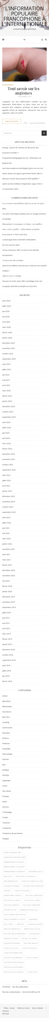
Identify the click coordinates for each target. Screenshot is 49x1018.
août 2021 (6, 554)
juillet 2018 (6, 671)
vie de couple (33, 957)
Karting (20, 924)
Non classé (6, 791)
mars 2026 (6, 327)
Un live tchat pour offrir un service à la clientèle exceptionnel (20, 252)
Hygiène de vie (10, 910)
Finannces (6, 743)
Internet (5, 759)
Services (5, 807)
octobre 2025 (7, 353)
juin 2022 (5, 528)
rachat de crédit (29, 938)
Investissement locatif (14, 919)
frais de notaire (22, 890)
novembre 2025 (8, 348)
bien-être (8, 876)
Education (6, 733)
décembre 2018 (8, 649)
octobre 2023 (7, 464)
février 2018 (7, 681)
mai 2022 (6, 533)
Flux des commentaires (11, 992)
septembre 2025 (9, 359)
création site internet (10, 260)
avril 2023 (6, 486)
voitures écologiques (14, 962)
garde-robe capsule (13, 895)
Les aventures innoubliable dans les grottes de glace (23, 203)
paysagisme (35, 934)
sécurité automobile (13, 957)
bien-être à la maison (25, 876)
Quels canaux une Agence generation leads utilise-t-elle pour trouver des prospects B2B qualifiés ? (22, 176)
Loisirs (4, 786)
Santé (4, 801)
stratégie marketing (13, 953)
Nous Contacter (37, 1008)
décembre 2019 (8, 597)
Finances (5, 738)
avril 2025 (6, 385)
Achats (5, 696)
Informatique (7, 754)
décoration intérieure (33, 886)
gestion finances (11, 905)
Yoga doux (32, 972)
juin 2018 (5, 676)
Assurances (8, 85)
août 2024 (6, 422)
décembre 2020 (8, 570)
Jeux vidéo (8, 924)
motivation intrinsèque (15, 934)
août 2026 (6, 301)
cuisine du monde (11, 886)
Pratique (5, 796)
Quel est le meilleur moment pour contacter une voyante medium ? (24, 268)
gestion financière (31, 905)
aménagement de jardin (14, 867)
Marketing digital (32, 929)
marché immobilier (12, 929)
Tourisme (6, 823)
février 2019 (7, 639)
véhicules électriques (14, 972)
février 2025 (7, 396)
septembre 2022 (9, 512)
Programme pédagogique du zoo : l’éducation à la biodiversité (21, 160)
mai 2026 (6, 316)
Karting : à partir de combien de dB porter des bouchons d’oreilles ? (20, 150)
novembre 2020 (8, 575)
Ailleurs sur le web (10, 276)
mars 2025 (6, 390)
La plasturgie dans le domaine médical (17, 239)
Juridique (5, 770)
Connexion (6, 986)
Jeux (4, 764)
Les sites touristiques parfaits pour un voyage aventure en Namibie (24, 216)
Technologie (7, 812)
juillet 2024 (6, 427)
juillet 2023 (6, 480)
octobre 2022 (7, 507)
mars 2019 (6, 634)
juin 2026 (5, 311)
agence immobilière (12, 852)
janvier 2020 (7, 591)
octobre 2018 (7, 655)
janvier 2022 (7, 544)
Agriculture (6, 701)
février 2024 (7, 449)
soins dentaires (29, 948)
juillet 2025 (6, 369)
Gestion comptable (34, 895)
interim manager (9, 245)
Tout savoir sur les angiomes (24, 90)
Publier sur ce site (23, 1008)
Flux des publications (20, 987)
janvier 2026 (7, 338)
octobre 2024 (7, 412)
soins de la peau (11, 948)
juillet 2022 (6, 523)
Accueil (12, 1008)
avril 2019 (6, 628)
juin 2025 (5, 375)
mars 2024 (6, 443)
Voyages (5, 838)
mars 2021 (6, 560)
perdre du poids (11, 938)
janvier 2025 (7, 401)
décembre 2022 (8, 496)
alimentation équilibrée (15, 857)
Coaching (5, 722)
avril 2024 (6, 438)
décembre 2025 (8, 343)
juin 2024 (5, 433)
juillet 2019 (6, 612)
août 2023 (6, 475)
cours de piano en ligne (32, 881)
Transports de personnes (12, 833)
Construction (7, 727)
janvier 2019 (7, 644)
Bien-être (6, 717)
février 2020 (7, 586)
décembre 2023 (8, 454)
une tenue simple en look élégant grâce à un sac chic (22, 168)
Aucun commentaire (37, 123)
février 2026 (7, 332)
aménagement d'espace (14, 862)
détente (7, 890)
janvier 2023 (7, 491)
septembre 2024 (9, 417)
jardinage (33, 919)
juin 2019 (5, 618)
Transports (6, 828)
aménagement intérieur (14, 871)
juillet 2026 (6, 306)
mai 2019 (6, 623)
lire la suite (11, 121)
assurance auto (36, 871)
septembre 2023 (9, 470)
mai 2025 (6, 380)
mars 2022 (6, 538)
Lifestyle (5, 775)
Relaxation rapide (12, 943)
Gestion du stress (12, 900)
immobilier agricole (29, 910)
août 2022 (6, 517)
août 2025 (6, 364)
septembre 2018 (9, 660)
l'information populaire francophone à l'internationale (24, 16)
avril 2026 (6, 322)
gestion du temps (32, 900)
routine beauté (31, 943)
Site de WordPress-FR (31, 992)
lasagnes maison (35, 924)
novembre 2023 (8, 459)
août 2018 (6, 665)
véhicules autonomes (13, 967)
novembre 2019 (8, 602)
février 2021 (7, 565)
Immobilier (6, 749)
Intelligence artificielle (15, 914)
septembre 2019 (9, 607)
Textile (5, 817)
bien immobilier (11, 881)
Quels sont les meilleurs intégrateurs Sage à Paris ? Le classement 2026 (22, 186)
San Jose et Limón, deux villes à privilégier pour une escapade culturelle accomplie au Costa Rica (22, 283)
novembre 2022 (8, 501)
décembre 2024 (8, 406)
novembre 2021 (8, 549)
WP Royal (5, 1014)
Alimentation (7, 706)
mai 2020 (6, 581)
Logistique (6, 780)
